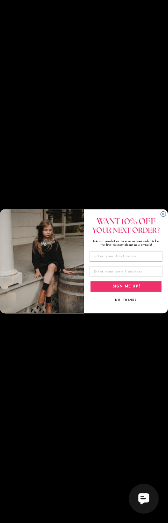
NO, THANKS (125, 301)
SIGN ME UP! (126, 286)
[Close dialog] (163, 214)
